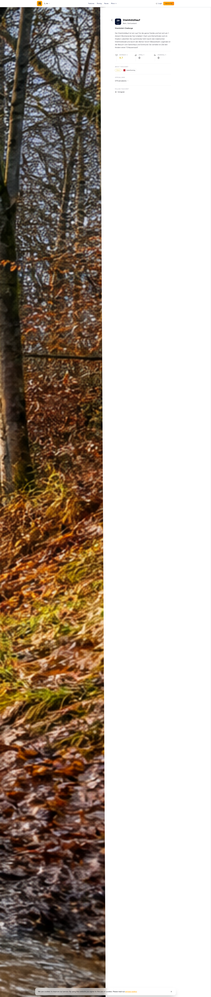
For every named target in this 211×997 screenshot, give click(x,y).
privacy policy (131, 992)
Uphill (141, 55)
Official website (120, 81)
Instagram (121, 92)
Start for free (168, 3)
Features (91, 3)
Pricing (99, 3)
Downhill (161, 55)
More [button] (113, 3)
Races (106, 3)
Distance (122, 55)
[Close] (171, 991)
